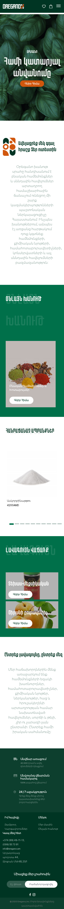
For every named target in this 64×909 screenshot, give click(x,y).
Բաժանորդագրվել (41, 884)
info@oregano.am (11, 848)
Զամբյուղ (10, 824)
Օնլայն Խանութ (48, 829)
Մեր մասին (45, 824)
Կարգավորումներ (16, 829)
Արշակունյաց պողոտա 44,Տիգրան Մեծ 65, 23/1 (15, 857)
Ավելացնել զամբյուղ (32, 492)
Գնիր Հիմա (32, 83)
